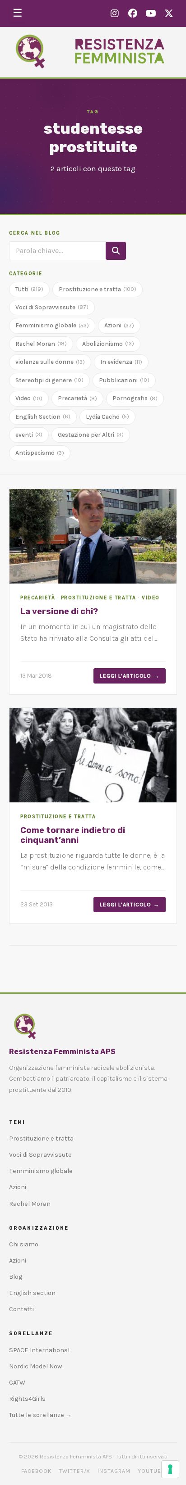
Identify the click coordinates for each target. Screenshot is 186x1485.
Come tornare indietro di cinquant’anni (72, 835)
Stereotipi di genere (49, 380)
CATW (17, 1382)
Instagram (114, 1471)
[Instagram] (115, 13)
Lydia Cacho (107, 416)
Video (28, 398)
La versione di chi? (59, 611)
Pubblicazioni (124, 380)
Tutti (29, 289)
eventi (28, 434)
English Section (42, 416)
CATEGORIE (25, 273)
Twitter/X (75, 1471)
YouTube (151, 1471)
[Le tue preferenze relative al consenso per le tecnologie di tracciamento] (170, 1469)
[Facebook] (133, 13)
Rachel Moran (41, 343)
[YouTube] (151, 13)
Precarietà (77, 398)
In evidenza (121, 361)
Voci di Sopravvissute (51, 307)
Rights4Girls (27, 1399)
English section (32, 1293)
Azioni (119, 325)
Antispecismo (39, 452)
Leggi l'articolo (125, 676)
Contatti (21, 1309)
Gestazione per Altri (91, 434)
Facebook (36, 1471)
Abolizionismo (108, 343)
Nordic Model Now (35, 1366)
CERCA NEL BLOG (34, 233)
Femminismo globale (52, 325)
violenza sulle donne (50, 361)
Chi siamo (23, 1244)
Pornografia (135, 398)
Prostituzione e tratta (97, 289)
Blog (15, 1277)
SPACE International (39, 1350)
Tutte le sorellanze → (40, 1415)
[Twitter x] (169, 13)
